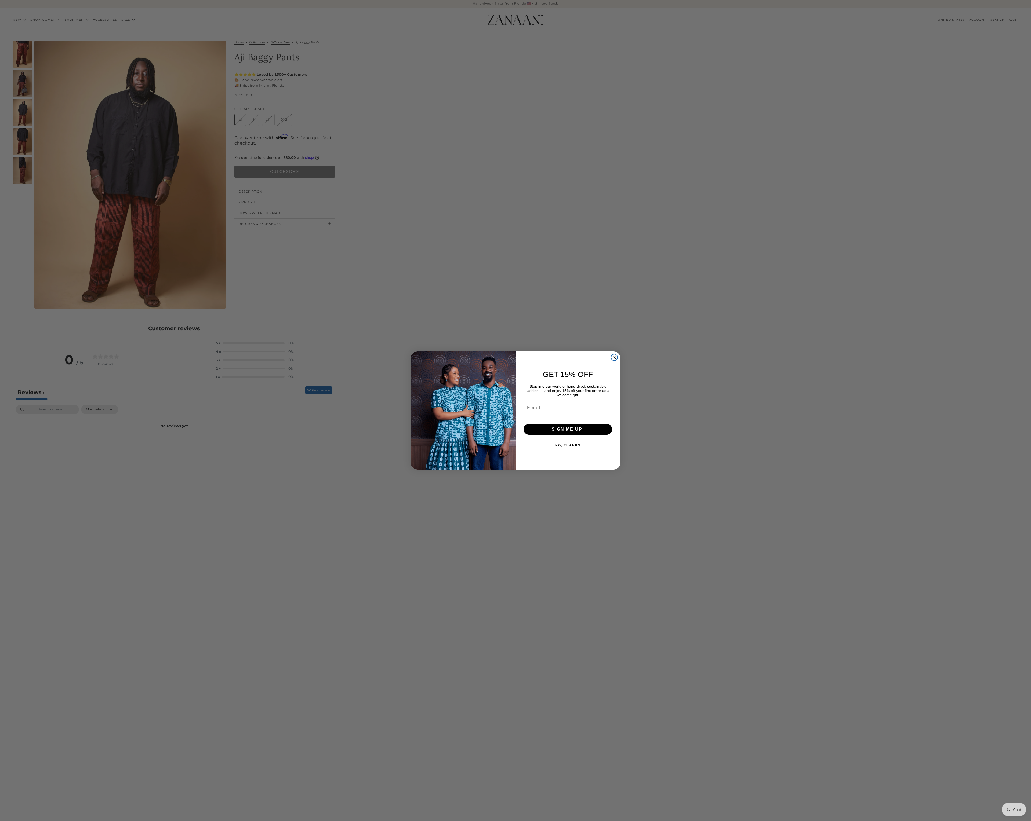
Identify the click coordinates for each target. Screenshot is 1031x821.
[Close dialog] (614, 357)
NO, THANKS (568, 445)
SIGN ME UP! (568, 429)
